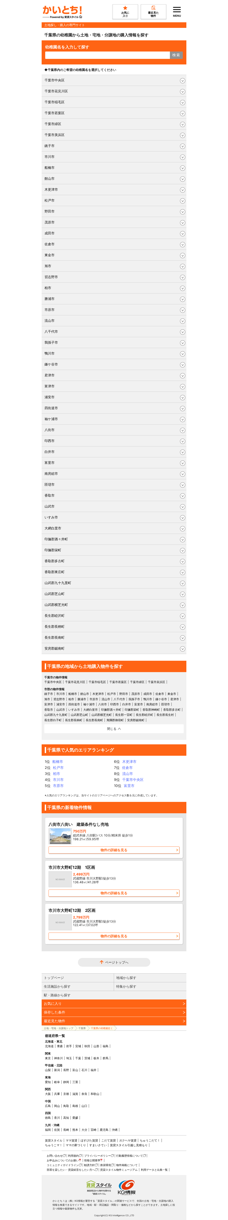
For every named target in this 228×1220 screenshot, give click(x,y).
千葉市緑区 (53, 124)
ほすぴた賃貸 (89, 1140)
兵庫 (57, 1094)
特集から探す (126, 986)
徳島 (48, 1117)
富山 (75, 1070)
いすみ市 (51, 517)
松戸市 (50, 200)
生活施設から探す (57, 986)
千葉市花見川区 (56, 91)
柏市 (48, 288)
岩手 (69, 1046)
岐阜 (57, 1082)
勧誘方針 (89, 1165)
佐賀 (57, 1129)
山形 (96, 1046)
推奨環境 (105, 1165)
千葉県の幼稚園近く (102, 1028)
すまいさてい (98, 1145)
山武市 (50, 506)
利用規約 (73, 1155)
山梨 (48, 1070)
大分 (84, 1129)
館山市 (50, 178)
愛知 (48, 1082)
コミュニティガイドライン (63, 1165)
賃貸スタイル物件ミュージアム (119, 1169)
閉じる (111, 729)
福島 (105, 1046)
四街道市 (51, 408)
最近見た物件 (54, 1021)
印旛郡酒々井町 (56, 539)
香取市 (50, 495)
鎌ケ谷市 (51, 364)
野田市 (50, 211)
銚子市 (50, 146)
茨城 (87, 1058)
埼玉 (69, 1058)
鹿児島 (104, 1129)
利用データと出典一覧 (154, 1169)
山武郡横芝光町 (56, 605)
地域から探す (126, 978)
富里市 (50, 462)
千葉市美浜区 (55, 135)
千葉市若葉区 (55, 113)
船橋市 (50, 167)
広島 (48, 1106)
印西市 (50, 441)
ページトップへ (116, 962)
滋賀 (75, 1094)
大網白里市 (53, 528)
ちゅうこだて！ (150, 1140)
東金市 (50, 255)
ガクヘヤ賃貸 (127, 1140)
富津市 (50, 386)
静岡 (66, 1082)
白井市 (50, 452)
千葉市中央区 (55, 80)
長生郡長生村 (165, 714)
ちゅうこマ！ (53, 1145)
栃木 (96, 1058)
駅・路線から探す (57, 995)
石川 (84, 1070)
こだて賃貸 (108, 1140)
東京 (48, 1058)
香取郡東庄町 (55, 572)
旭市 (48, 266)
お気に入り (53, 1003)
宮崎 (93, 1129)
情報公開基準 (92, 1160)
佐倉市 (50, 244)
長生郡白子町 (53, 720)
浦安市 (50, 397)
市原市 (50, 310)
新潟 (57, 1070)
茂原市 (50, 222)
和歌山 (95, 1094)
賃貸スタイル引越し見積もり (129, 1145)
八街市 (50, 430)
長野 (66, 1070)
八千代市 (51, 331)
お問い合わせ (55, 1155)
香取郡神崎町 (151, 709)
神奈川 (58, 1058)
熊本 (75, 1129)
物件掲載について (127, 1165)
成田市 (50, 233)
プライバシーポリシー (97, 1155)
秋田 (87, 1046)
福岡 (48, 1129)
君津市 (50, 375)
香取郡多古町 (55, 561)
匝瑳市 (50, 484)
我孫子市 (51, 342)
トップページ (54, 978)
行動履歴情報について (129, 1155)
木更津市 (51, 189)
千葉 (78, 1058)
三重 (75, 1082)
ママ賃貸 (71, 1140)
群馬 (105, 1058)
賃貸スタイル (53, 1140)
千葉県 (82, 1028)
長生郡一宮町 (123, 714)
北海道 (49, 1046)
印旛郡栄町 (53, 550)
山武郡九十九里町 (58, 583)
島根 (75, 1106)
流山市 (50, 320)
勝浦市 (50, 299)
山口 (84, 1106)
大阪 (48, 1094)
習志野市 (51, 277)
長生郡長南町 (55, 637)
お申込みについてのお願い (63, 1160)
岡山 (57, 1106)
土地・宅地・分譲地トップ (58, 1028)
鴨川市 (50, 353)
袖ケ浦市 (51, 419)
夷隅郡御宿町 (115, 720)
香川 (57, 1117)
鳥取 (66, 1106)
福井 (93, 1070)
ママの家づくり (76, 1145)
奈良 (84, 1094)
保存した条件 (54, 1012)
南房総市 (51, 473)
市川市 (50, 157)
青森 (60, 1046)
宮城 (78, 1046)
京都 (66, 1094)
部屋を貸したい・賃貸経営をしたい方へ (71, 1169)
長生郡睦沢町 (55, 615)
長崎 (66, 1129)
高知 (66, 1117)
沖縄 (115, 1129)
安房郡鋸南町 (55, 648)
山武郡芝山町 (55, 594)
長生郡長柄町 (55, 626)
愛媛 (75, 1117)
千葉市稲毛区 (55, 102)
